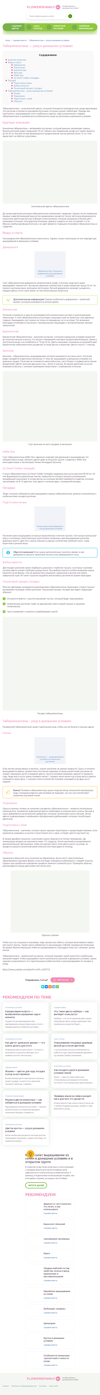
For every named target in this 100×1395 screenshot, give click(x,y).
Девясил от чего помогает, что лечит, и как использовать (58, 1207)
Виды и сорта (14, 62)
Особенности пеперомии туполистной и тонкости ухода (57, 1358)
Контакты (42, 1386)
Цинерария (49, 1323)
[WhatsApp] (57, 986)
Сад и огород (38, 27)
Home (7, 40)
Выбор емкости (21, 86)
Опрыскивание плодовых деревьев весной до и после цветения (73, 1044)
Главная (6, 1386)
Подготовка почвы (23, 83)
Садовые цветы (17, 27)
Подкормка (19, 96)
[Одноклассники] (50, 986)
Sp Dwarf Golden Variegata (26, 78)
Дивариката (19, 65)
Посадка (12, 80)
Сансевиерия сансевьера (57, 1239)
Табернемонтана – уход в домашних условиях (30, 91)
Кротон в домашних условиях (54, 1339)
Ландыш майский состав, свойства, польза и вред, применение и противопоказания (57, 1272)
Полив (17, 93)
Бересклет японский (54, 1224)
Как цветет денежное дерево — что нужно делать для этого (25, 1044)
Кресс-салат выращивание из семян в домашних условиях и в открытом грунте (49, 1158)
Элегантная (19, 67)
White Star (19, 75)
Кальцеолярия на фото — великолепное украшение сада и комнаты (22, 1014)
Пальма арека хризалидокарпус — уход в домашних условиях (50, 527)
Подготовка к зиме (23, 98)
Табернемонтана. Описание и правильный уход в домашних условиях (50, 273)
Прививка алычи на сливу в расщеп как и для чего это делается (72, 1097)
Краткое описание (17, 60)
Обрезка (18, 101)
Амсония (18, 73)
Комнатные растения (60, 27)
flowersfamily (43, 7)
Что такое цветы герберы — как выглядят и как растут (71, 1013)
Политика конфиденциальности (24, 1386)
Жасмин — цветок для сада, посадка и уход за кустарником (25, 1072)
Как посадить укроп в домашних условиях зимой (71, 1071)
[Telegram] (53, 986)
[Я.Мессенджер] (42, 986)
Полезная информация (86, 27)
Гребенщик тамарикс (54, 1308)
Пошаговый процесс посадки (28, 88)
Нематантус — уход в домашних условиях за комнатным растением (50, 759)
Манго (47, 1253)
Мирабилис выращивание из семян (57, 1292)
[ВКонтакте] (46, 986)
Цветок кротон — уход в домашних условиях (24, 1129)
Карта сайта (53, 1386)
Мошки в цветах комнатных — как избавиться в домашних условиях (23, 1101)
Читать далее (36, 1185)
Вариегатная (20, 70)
